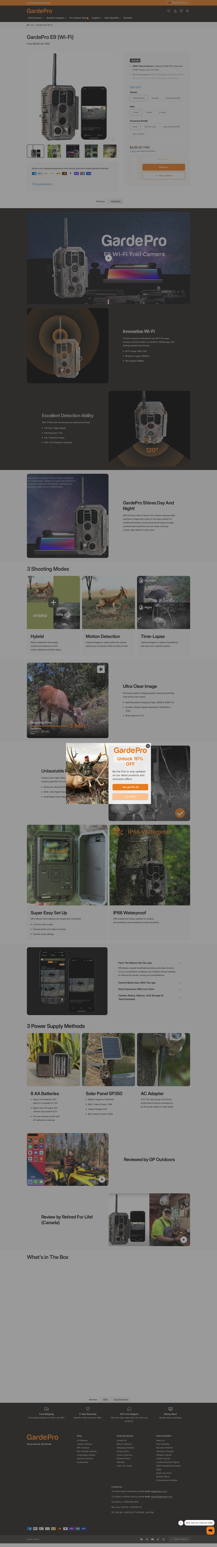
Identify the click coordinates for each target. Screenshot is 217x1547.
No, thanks (130, 796)
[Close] (148, 746)
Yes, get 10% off (130, 787)
